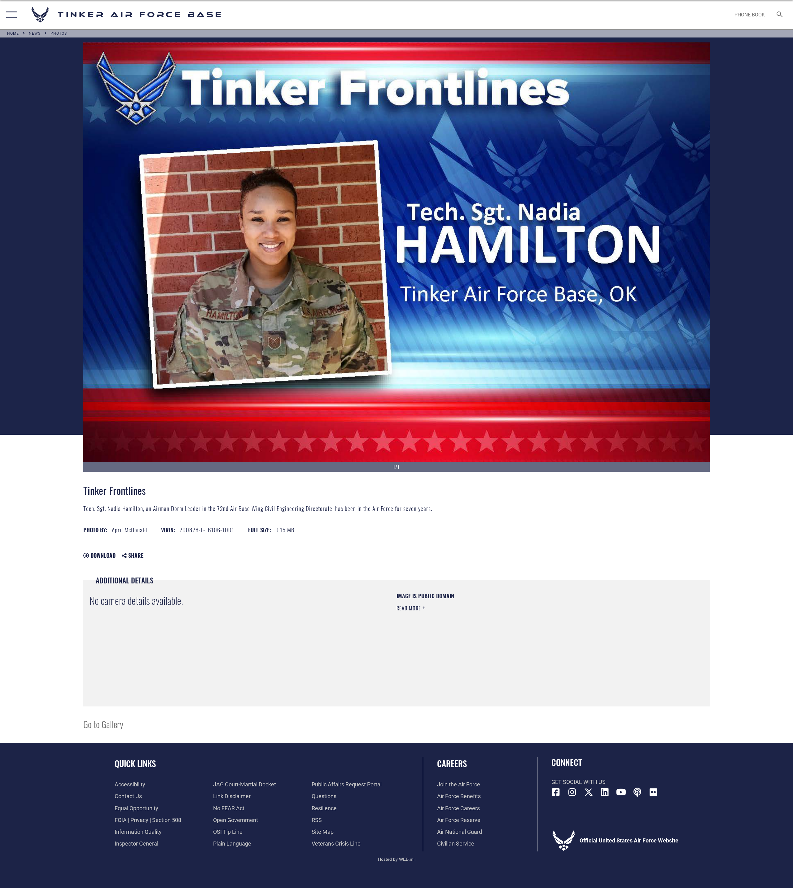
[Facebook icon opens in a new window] (556, 792)
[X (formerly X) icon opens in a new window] (588, 792)
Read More (409, 608)
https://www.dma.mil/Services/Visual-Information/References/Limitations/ (469, 639)
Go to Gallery (103, 724)
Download (102, 555)
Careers (452, 763)
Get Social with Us (578, 782)
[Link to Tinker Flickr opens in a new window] (653, 792)
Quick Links (135, 763)
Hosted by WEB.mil (396, 859)
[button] (10, 14)
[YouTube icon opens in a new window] (621, 792)
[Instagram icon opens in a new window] (572, 792)
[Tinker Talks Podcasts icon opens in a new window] (637, 792)
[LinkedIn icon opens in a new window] (604, 792)
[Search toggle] (779, 15)
